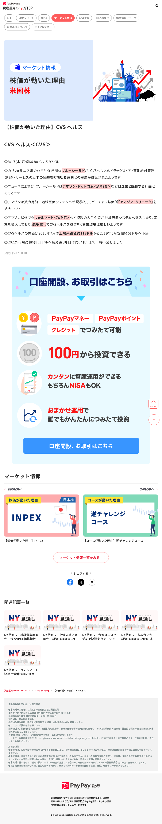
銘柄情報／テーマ (126, 18)
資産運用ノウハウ (17, 27)
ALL (9, 18)
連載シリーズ (26, 18)
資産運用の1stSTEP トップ (17, 690)
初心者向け (102, 18)
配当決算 (84, 18)
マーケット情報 (63, 18)
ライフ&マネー (43, 27)
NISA (44, 18)
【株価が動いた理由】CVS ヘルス (70, 690)
